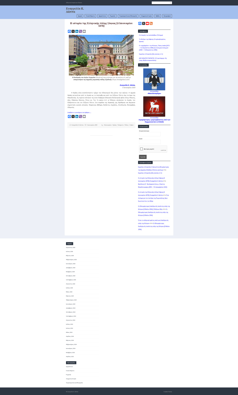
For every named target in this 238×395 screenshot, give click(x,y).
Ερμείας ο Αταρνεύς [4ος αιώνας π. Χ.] (151, 54)
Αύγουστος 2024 (70, 320)
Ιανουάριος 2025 (70, 304)
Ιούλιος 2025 (69, 288)
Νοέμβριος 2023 (70, 352)
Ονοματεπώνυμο (144, 131)
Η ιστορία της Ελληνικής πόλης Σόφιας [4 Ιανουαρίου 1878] (101, 24)
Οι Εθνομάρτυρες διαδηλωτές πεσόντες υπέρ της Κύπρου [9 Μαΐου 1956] (153, 212)
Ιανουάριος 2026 (70, 263)
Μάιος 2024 (69, 332)
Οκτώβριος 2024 (70, 312)
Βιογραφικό (167, 16)
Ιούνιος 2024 (69, 328)
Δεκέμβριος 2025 (70, 267)
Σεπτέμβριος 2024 (71, 316)
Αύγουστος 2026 (70, 247)
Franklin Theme (168, 391)
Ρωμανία (112, 16)
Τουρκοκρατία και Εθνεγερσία (128, 16)
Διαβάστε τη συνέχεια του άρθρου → (79, 112)
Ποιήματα (120, 125)
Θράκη (114, 125)
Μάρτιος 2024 (70, 340)
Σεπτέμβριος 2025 (71, 280)
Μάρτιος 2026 (70, 255)
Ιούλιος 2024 (69, 324)
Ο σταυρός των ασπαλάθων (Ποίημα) (151, 35)
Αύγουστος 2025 (70, 284)
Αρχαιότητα (102, 16)
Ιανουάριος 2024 (70, 348)
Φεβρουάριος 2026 (71, 259)
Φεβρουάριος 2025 (71, 300)
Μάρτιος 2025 (70, 296)
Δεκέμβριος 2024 (70, 308)
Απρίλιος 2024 (70, 336)
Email (140, 139)
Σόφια (131, 125)
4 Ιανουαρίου (108, 125)
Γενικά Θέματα (90, 16)
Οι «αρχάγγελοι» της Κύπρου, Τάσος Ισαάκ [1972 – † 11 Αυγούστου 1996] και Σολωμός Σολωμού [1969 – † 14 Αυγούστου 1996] (154, 48)
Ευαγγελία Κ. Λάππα (75, 10)
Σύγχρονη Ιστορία (146, 16)
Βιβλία (158, 16)
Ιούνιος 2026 (69, 251)
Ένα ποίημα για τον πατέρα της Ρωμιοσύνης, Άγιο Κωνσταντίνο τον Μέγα (153, 198)
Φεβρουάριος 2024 (71, 344)
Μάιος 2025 (69, 292)
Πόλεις (126, 125)
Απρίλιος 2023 (70, 356)
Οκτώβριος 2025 (70, 276)
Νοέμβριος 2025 (70, 271)
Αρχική (80, 16)
